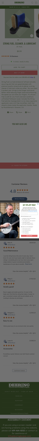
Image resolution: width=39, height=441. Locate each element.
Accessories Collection (32, 211)
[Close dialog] (38, 204)
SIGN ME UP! (29, 235)
